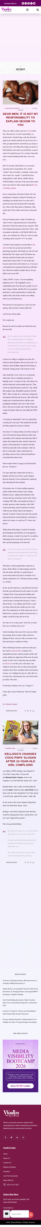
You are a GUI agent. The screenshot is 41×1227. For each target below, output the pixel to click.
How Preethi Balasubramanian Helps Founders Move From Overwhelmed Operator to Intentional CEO (20, 1002)
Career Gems (10, 748)
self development (12, 108)
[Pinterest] (30, 711)
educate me (8, 663)
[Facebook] (23, 3)
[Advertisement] (20, 40)
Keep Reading (11, 711)
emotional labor (15, 651)
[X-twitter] (31, 3)
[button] (27, 10)
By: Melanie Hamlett (10, 704)
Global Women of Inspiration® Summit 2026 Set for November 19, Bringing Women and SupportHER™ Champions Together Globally (20, 991)
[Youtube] (34, 3)
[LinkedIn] (17, 1137)
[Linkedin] (28, 3)
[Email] (33, 711)
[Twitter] (28, 711)
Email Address (8, 1208)
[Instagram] (25, 3)
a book (29, 131)
